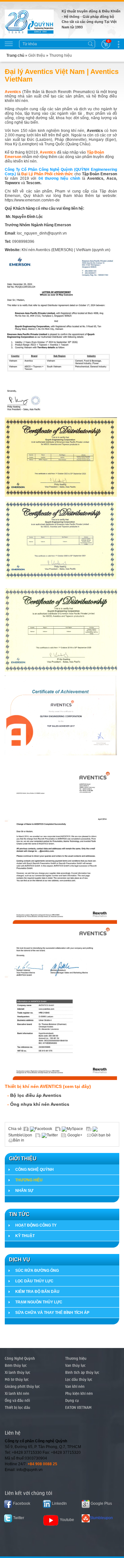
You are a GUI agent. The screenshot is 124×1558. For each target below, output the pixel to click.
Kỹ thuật (25, 1236)
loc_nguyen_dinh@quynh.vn (42, 233)
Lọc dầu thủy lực (34, 1281)
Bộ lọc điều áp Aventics (35, 1095)
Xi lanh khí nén (17, 1393)
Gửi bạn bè (101, 1135)
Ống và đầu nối (17, 1400)
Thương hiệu (60, 55)
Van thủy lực (75, 1365)
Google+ (74, 1135)
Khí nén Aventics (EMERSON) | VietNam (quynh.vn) (66, 250)
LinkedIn (59, 1503)
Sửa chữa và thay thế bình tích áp (52, 1312)
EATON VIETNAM (78, 1407)
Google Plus (101, 1503)
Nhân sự (24, 1190)
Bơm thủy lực (16, 1365)
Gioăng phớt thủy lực (22, 1386)
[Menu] (9, 44)
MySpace (75, 1129)
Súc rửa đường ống (37, 1270)
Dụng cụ (72, 1400)
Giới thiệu (36, 55)
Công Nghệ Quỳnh (34, 1169)
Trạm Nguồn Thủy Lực (38, 1302)
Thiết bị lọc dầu (17, 1407)
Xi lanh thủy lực (17, 1372)
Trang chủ (15, 55)
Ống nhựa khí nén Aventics (40, 1104)
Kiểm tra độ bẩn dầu (37, 1291)
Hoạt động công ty (36, 1225)
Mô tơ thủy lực (17, 1379)
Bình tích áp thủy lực (82, 1372)
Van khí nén (75, 1386)
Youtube (67, 1520)
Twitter (52, 1135)
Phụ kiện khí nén (79, 1393)
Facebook (43, 1129)
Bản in (18, 1140)
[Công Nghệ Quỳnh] (29, 21)
